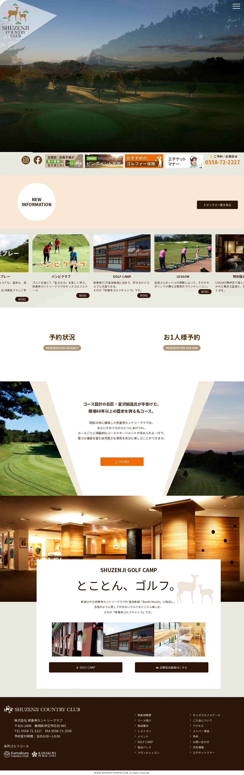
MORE (22, 295)
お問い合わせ (201, 742)
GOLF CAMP (87, 667)
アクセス (198, 726)
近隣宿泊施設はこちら (173, 667)
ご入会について (202, 720)
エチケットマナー (204, 752)
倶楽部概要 (145, 715)
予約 (195, 736)
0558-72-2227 (222, 162)
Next (2, 303)
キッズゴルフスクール (207, 715)
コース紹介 (144, 720)
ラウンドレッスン (149, 752)
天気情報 (198, 747)
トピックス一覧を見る (217, 205)
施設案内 (143, 726)
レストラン (145, 731)
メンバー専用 (201, 731)
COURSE (123, 462)
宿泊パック (145, 747)
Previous (2, 234)
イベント (143, 736)
